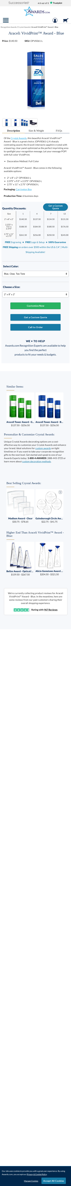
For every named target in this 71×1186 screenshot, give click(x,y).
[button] (18, 3)
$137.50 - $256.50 (20, 424)
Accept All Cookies (53, 1180)
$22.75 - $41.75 (49, 520)
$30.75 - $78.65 (20, 520)
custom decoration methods (36, 461)
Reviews (50, 609)
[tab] (13, 130)
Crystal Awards (19, 138)
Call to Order (35, 327)
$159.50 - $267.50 (20, 573)
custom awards (43, 448)
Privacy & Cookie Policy (37, 1174)
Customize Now (35, 305)
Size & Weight (36, 130)
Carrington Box (24, 189)
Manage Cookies (31, 1181)
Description (13, 130)
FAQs (59, 130)
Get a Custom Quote (55, 207)
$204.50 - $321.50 (49, 573)
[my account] (55, 22)
